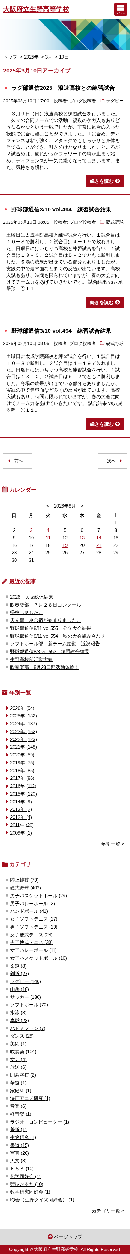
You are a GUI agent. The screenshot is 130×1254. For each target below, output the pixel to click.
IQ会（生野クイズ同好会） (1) (42, 1199)
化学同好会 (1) (25, 1176)
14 (98, 537)
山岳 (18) (19, 989)
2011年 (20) (22, 825)
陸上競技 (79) (24, 880)
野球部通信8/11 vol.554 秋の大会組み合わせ (57, 636)
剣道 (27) (19, 973)
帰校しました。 (26, 612)
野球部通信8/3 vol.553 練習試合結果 (49, 651)
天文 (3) (18, 1160)
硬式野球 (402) (25, 887)
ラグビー (115, 101)
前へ (18, 460)
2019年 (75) (22, 762)
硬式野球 (115, 222)
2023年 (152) (23, 731)
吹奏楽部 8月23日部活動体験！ (44, 667)
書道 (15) (19, 1145)
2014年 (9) (21, 801)
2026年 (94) (22, 708)
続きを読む (102, 181)
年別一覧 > (112, 844)
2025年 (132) (23, 715)
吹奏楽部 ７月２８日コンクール (45, 604)
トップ (10, 57)
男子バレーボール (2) (32, 903)
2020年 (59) (22, 754)
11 (48, 537)
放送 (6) (18, 1067)
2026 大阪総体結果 (31, 597)
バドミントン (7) (27, 1028)
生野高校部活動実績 (31, 659)
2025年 (31, 57)
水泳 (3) (18, 1012)
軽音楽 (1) (20, 1114)
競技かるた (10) (26, 1184)
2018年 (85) (22, 770)
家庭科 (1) (20, 1090)
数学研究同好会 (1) (30, 1191)
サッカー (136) (25, 997)
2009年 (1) (21, 833)
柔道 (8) (18, 966)
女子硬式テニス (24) (31, 934)
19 (65, 545)
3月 (48, 57)
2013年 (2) (21, 809)
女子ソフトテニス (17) (33, 919)
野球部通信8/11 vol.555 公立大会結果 (50, 628)
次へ (111, 460)
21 (98, 545)
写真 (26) (19, 1153)
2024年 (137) (23, 723)
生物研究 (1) (23, 1137)
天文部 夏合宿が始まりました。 (45, 620)
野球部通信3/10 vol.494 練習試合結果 (61, 209)
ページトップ (68, 1237)
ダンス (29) (22, 1035)
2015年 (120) (23, 794)
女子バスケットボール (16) (38, 958)
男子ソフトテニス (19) (33, 926)
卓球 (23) (19, 1020)
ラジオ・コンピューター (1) (39, 1122)
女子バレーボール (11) (33, 950)
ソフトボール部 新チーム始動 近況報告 (55, 643)
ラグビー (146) (25, 981)
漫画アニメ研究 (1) (30, 1098)
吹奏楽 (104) (23, 1051)
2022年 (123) (23, 739)
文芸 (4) (18, 1059)
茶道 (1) (18, 1129)
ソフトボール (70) (29, 1004)
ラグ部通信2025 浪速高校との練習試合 (63, 87)
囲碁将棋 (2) (23, 1075)
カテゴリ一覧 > (108, 1210)
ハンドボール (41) (29, 911)
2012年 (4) (21, 817)
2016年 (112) (23, 786)
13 (82, 537)
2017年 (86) (22, 778)
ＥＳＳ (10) (22, 1168)
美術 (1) (18, 1043)
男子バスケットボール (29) (38, 895)
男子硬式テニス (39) (31, 942)
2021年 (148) (23, 747)
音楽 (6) (18, 1106)
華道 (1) (18, 1082)
